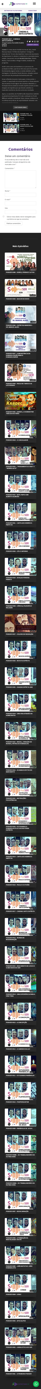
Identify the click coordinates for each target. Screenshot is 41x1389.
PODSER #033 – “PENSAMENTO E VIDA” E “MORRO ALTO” (20, 467)
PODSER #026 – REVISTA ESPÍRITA (18, 661)
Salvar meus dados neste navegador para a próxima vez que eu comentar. (21, 218)
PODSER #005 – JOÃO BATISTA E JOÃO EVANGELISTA (19, 1267)
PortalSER (15, 43)
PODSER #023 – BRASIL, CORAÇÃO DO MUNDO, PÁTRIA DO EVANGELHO (19, 743)
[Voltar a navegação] (2, 4)
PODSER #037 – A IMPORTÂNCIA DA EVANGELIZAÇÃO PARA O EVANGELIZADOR (18, 355)
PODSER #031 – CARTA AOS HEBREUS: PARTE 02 (19, 524)
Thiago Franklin (6, 43)
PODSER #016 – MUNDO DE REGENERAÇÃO (15, 938)
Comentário (10, 168)
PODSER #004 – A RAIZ (13, 1294)
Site (6, 208)
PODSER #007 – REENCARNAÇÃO (17, 1211)
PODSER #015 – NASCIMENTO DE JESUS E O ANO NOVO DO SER (20, 967)
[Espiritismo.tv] (18, 4)
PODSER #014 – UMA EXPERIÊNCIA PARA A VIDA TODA (20, 995)
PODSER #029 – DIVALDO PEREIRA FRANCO (17, 578)
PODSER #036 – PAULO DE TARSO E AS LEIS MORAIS (19, 384)
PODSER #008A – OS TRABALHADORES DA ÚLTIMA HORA (20, 1184)
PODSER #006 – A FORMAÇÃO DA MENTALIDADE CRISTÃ (17, 1239)
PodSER (21, 43)
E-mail (8, 199)
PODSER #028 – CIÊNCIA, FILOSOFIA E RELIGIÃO (19, 607)
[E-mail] (38, 41)
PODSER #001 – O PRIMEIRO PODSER (19, 1374)
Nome (7, 191)
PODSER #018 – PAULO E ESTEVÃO (17, 885)
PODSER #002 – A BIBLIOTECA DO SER (19, 1347)
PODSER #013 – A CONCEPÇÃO (16, 1022)
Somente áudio (32, 44)
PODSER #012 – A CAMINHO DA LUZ (18, 1049)
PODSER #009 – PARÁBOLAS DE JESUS (19, 1128)
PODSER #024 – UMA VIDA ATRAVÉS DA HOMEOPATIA (19, 714)
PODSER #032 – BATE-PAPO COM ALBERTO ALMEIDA (17, 495)
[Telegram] (32, 41)
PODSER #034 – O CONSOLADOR (17, 440)
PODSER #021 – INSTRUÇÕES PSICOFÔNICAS (16, 799)
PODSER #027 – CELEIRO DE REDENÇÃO (19, 634)
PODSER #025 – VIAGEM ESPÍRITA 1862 (19, 687)
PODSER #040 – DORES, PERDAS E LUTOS (20, 272)
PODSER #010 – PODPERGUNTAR (17, 1102)
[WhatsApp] (35, 41)
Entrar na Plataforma (13, 10)
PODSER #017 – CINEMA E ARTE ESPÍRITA (20, 911)
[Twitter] (30, 41)
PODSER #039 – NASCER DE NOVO (17, 299)
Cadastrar (32, 10)
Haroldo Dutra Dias (25, 58)
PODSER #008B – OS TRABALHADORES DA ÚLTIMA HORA (20, 1156)
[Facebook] (27, 41)
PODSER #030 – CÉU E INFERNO (17, 551)
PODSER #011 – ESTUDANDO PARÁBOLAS (20, 1075)
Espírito (4, 44)
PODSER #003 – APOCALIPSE (16, 1321)
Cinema (4, 49)
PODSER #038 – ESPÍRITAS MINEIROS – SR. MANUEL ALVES (19, 326)
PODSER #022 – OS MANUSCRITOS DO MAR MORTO (19, 771)
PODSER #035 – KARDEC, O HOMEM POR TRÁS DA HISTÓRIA (20, 413)
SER (3, 98)
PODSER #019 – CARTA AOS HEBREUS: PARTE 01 (19, 857)
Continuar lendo (21, 107)
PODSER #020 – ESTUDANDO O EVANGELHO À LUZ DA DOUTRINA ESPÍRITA (17, 828)
